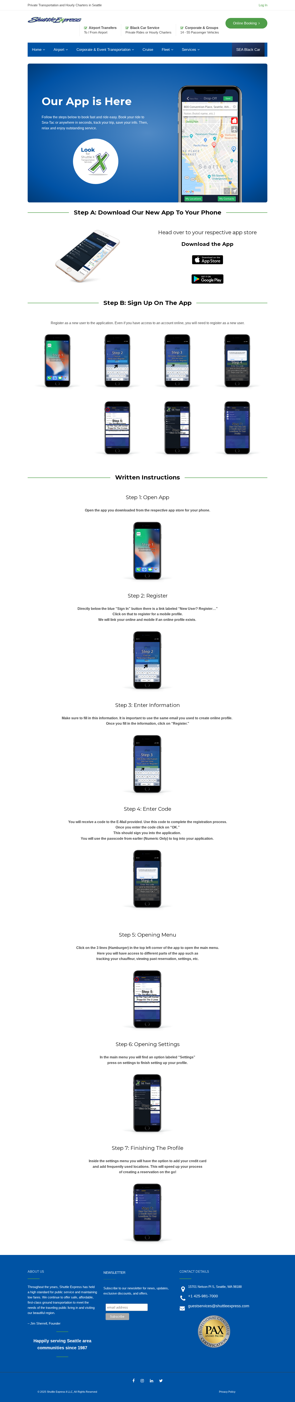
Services (189, 50)
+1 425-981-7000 (203, 1296)
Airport (59, 50)
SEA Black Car (248, 50)
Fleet (166, 50)
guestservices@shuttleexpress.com (218, 1306)
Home (36, 50)
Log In (263, 5)
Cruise (148, 50)
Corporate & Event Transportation (103, 50)
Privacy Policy (227, 1391)
